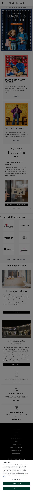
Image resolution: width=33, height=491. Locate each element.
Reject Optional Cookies (16, 483)
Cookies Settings (16, 479)
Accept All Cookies (16, 488)
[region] (16, 475)
